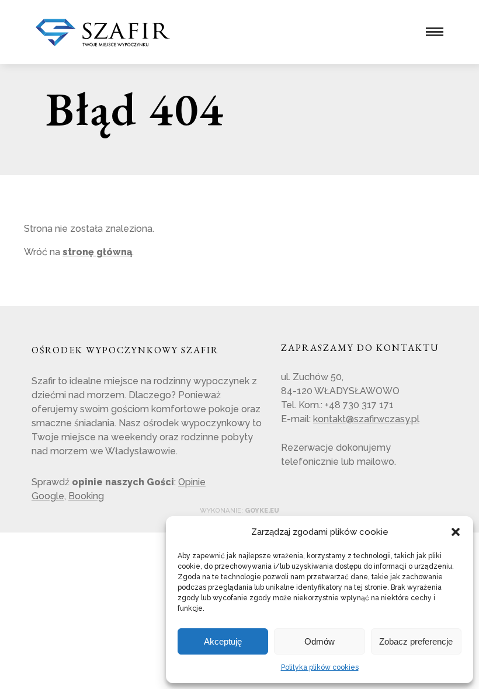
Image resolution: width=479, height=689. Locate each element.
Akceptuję (223, 641)
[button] (455, 532)
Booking (86, 496)
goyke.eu (262, 510)
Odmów (319, 641)
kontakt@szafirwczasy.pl (366, 418)
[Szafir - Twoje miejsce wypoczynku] (103, 41)
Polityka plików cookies (320, 667)
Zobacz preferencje (416, 641)
